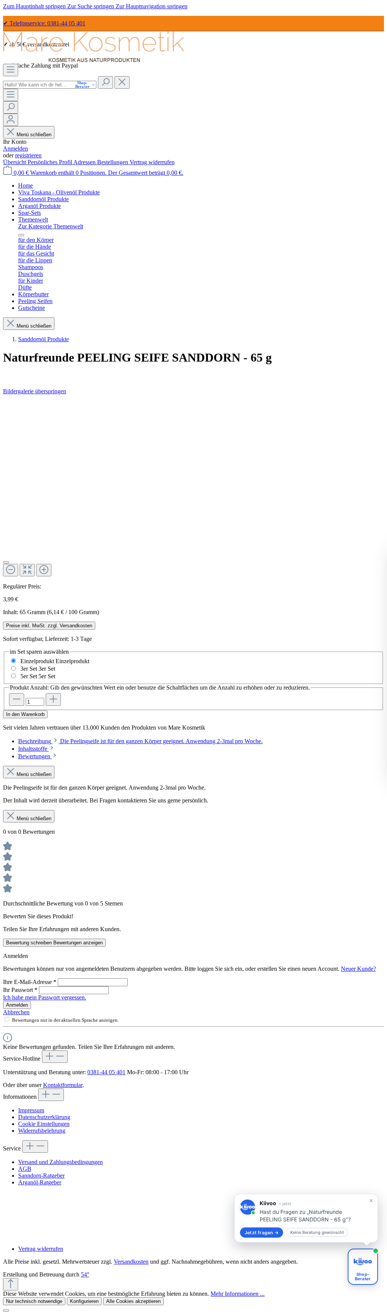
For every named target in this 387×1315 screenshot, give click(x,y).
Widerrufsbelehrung (41, 1130)
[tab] (140, 741)
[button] (306, 1218)
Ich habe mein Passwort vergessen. (44, 997)
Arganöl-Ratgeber (39, 1182)
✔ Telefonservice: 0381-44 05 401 (44, 23)
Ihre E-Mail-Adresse (29, 982)
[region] (193, 489)
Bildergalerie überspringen (34, 391)
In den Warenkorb (25, 714)
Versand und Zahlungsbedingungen (60, 1162)
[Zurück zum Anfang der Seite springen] (10, 1284)
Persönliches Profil (50, 162)
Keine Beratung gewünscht (317, 1232)
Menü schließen (33, 134)
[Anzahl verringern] (16, 699)
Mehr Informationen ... (238, 1293)
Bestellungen (113, 162)
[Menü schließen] (21, 235)
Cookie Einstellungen (44, 1124)
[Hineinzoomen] (43, 570)
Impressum (31, 1110)
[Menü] (10, 70)
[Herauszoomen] (10, 570)
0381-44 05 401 (106, 1072)
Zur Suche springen (91, 6)
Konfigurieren (84, 1301)
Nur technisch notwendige (34, 1301)
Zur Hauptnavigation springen (151, 6)
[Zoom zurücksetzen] (27, 570)
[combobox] (49, 85)
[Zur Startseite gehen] (93, 60)
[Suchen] (105, 82)
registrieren (28, 155)
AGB (24, 1169)
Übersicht (15, 162)
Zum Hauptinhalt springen (35, 6)
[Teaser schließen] (371, 1200)
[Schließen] (6, 562)
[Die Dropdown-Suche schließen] (122, 82)
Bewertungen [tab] (35, 756)
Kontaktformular (62, 1085)
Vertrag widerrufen (152, 162)
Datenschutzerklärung (44, 1117)
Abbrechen (16, 1012)
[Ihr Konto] (10, 120)
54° (85, 1274)
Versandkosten (131, 1261)
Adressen (85, 162)
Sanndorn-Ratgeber (41, 1175)
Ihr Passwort (20, 990)
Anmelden (15, 148)
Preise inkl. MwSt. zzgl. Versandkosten (49, 625)
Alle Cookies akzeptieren (133, 1301)
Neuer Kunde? (358, 968)
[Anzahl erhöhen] (53, 699)
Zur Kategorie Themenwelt (50, 226)
